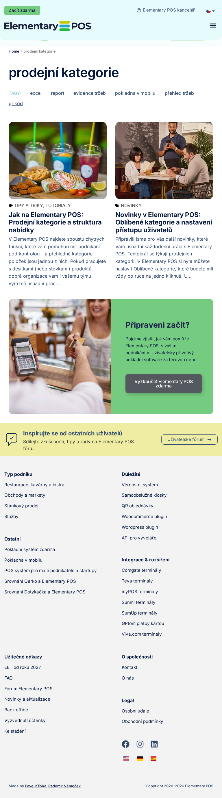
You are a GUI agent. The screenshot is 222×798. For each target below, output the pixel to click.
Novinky (131, 205)
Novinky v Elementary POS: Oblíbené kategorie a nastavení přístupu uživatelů (163, 222)
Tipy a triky (28, 205)
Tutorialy (58, 205)
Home (14, 51)
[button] (213, 25)
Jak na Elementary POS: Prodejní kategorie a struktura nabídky (55, 222)
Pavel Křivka (35, 786)
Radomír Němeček (64, 786)
